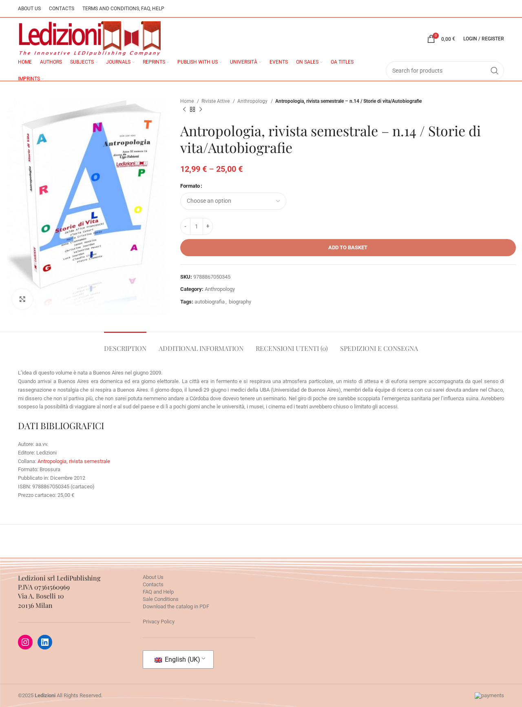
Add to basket (347, 247)
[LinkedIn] (45, 642)
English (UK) (181, 659)
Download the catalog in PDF (176, 606)
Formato (190, 186)
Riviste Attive (216, 101)
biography (240, 302)
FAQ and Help (158, 592)
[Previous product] (184, 110)
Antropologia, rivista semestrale (74, 461)
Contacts (153, 584)
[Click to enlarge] (22, 299)
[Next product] (201, 110)
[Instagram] (25, 642)
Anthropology (253, 101)
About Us (153, 577)
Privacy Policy (159, 621)
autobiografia (210, 302)
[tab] (125, 344)
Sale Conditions (161, 599)
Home (187, 101)
